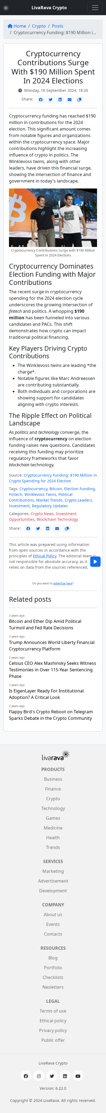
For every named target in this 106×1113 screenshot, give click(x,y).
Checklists (53, 977)
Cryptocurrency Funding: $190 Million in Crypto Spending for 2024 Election (53, 478)
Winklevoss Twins (40, 494)
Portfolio (53, 968)
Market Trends (49, 500)
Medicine (53, 828)
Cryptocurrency (33, 488)
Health (53, 838)
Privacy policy (53, 1030)
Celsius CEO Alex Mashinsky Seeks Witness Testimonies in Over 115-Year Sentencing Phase (52, 669)
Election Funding (79, 488)
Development (53, 891)
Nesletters (53, 987)
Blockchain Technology (57, 519)
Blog (53, 958)
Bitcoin (55, 488)
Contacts (53, 934)
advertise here (62, 583)
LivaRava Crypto (49, 8)
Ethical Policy (44, 555)
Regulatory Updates (50, 505)
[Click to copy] (79, 99)
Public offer (53, 1040)
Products (53, 769)
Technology (53, 808)
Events (53, 924)
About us (53, 914)
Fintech (15, 494)
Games (53, 818)
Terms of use (53, 1011)
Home (20, 26)
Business (53, 779)
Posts (57, 26)
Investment (19, 505)
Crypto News (42, 513)
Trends (53, 847)
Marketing (53, 871)
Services (53, 861)
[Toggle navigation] (95, 7)
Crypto (39, 26)
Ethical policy (53, 1021)
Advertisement (53, 881)
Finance (53, 789)
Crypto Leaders (78, 500)
